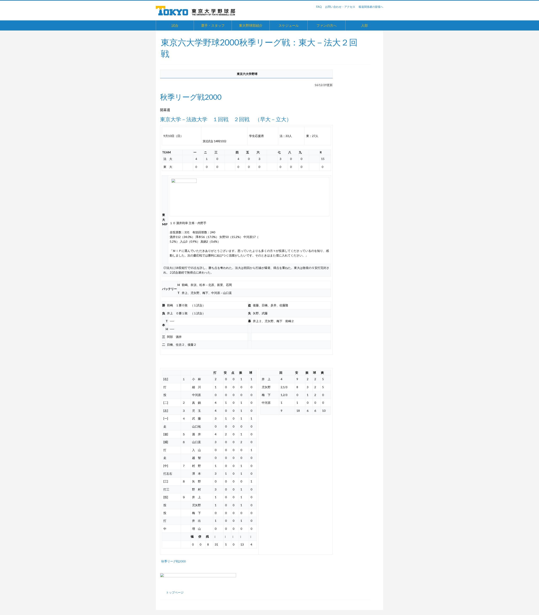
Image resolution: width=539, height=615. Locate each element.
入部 (364, 25)
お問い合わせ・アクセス (340, 6)
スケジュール (289, 25)
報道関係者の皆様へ (371, 6)
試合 (175, 25)
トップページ (175, 592)
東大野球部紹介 (251, 25)
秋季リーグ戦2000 (173, 561)
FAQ (319, 6)
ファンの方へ (326, 25)
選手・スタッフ (213, 25)
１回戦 (220, 119)
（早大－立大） (273, 119)
